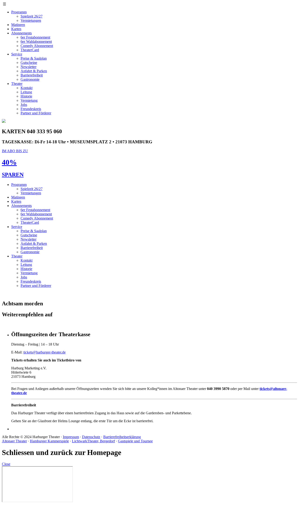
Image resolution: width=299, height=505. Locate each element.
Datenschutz (91, 437)
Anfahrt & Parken (34, 71)
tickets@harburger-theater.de (44, 352)
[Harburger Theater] (4, 121)
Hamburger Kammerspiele (49, 441)
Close (6, 464)
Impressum (71, 437)
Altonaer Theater (14, 441)
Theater (16, 84)
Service (16, 54)
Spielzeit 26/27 (32, 16)
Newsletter (28, 67)
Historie (26, 96)
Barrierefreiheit (32, 75)
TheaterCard (30, 50)
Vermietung (29, 100)
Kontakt (26, 88)
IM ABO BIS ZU (15, 151)
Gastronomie (30, 79)
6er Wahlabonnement (36, 41)
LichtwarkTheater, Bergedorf (93, 441)
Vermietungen (31, 20)
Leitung (26, 92)
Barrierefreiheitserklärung (122, 437)
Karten (16, 29)
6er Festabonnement (35, 37)
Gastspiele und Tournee (135, 441)
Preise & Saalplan (34, 58)
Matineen (18, 25)
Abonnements (21, 33)
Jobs (24, 105)
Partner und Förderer (36, 113)
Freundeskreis (31, 109)
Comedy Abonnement (37, 46)
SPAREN (13, 175)
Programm (19, 12)
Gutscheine (29, 63)
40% (9, 162)
